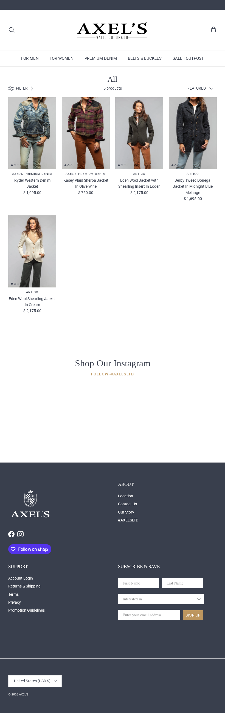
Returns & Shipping (24, 586)
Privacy (14, 602)
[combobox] (159, 599)
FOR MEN (30, 58)
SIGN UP (193, 615)
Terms (13, 594)
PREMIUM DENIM (101, 58)
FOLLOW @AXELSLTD (112, 374)
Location (125, 496)
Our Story (126, 512)
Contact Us (127, 504)
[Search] (11, 30)
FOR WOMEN (62, 58)
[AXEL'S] (112, 30)
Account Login (20, 578)
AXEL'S (24, 694)
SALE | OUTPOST (188, 58)
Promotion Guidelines (26, 610)
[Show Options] (199, 599)
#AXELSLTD (128, 520)
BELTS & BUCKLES (145, 58)
